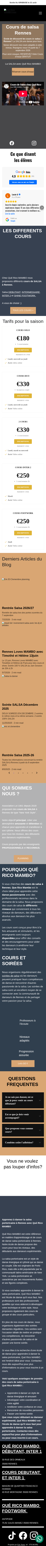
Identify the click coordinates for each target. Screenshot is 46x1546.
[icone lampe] (11, 1037)
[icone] (11, 1021)
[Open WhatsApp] (39, 1539)
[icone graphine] (11, 1051)
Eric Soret (21, 1545)
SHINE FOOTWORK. (25, 295)
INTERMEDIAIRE (31, 292)
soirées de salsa (10, 975)
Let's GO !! (23, 1063)
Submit (23, 1188)
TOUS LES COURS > (23, 310)
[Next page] (36, 773)
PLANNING (23, 858)
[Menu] (40, 13)
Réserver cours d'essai (23, 72)
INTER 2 (6, 295)
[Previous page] (9, 773)
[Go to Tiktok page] (12, 1536)
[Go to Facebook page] (13, 143)
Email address (8, 1174)
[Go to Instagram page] (34, 143)
